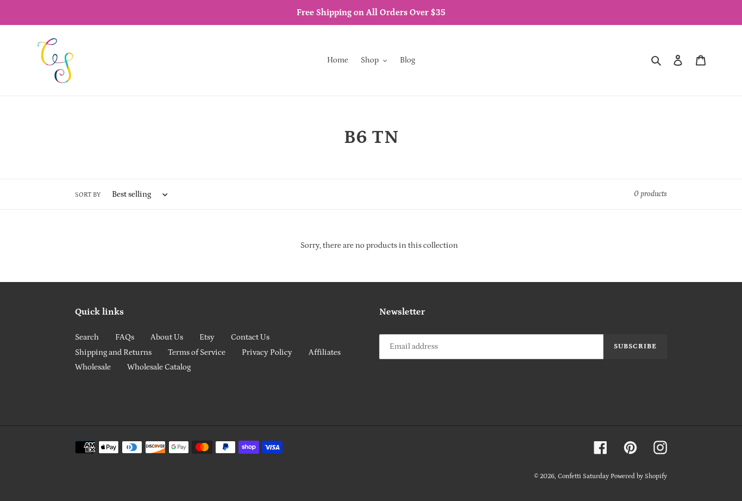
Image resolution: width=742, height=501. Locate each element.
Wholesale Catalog (159, 367)
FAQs (124, 337)
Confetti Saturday (583, 476)
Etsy (207, 337)
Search (87, 337)
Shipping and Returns (113, 352)
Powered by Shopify (639, 476)
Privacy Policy (267, 352)
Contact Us (250, 337)
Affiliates (325, 352)
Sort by (87, 194)
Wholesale (93, 367)
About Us (166, 337)
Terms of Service (196, 352)
